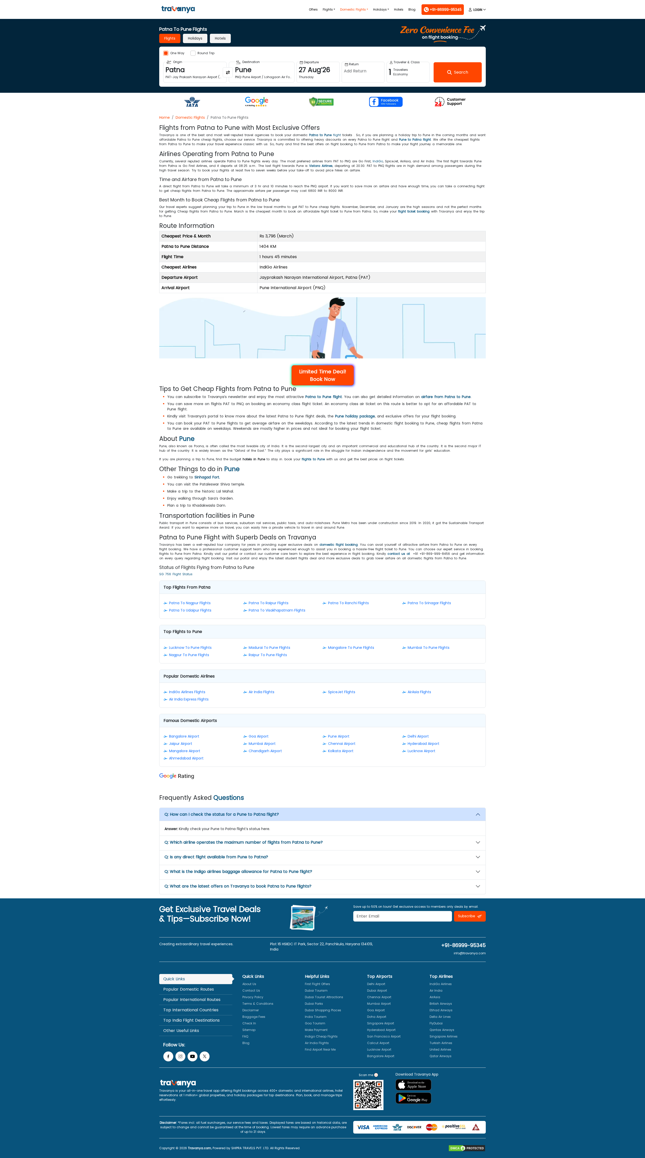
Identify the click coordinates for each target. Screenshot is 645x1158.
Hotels (398, 9)
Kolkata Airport (340, 750)
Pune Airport (338, 736)
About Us (249, 984)
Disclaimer (250, 1010)
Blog (411, 9)
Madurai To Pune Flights (269, 647)
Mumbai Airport (262, 743)
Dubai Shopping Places (323, 1010)
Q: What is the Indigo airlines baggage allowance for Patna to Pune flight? (238, 871)
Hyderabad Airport (423, 743)
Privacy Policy (252, 997)
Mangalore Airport (184, 750)
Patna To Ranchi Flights (348, 602)
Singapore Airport (380, 1023)
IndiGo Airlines (441, 984)
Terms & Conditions (257, 1003)
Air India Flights (261, 691)
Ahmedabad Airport (186, 758)
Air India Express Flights (189, 699)
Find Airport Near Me (320, 1049)
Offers (313, 9)
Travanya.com (199, 1148)
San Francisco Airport (384, 1036)
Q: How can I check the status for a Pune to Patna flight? (222, 814)
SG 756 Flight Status (175, 574)
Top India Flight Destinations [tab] (191, 1020)
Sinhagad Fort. (207, 477)
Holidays (380, 9)
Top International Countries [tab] (190, 1010)
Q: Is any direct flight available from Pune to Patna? (216, 857)
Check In (249, 1023)
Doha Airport (376, 1017)
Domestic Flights (353, 9)
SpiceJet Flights (341, 691)
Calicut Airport (378, 1043)
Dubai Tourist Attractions (324, 997)
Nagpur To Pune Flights (189, 654)
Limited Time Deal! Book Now (322, 375)
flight (325, 135)
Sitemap (248, 1030)
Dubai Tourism (316, 990)
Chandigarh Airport (265, 750)
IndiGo (378, 161)
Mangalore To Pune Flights (351, 647)
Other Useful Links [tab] (181, 1030)
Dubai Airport (377, 990)
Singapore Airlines (444, 1036)
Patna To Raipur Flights (268, 602)
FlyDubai (436, 1023)
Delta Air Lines (440, 1017)
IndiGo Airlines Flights (187, 691)
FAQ (245, 1036)
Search (9, 4)
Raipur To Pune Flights (268, 654)
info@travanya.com (470, 953)
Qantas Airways (442, 1030)
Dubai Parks (314, 1003)
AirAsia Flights (419, 691)
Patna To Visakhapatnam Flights (277, 610)
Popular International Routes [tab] (191, 999)
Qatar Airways (441, 1056)
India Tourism (316, 1017)
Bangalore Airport (184, 736)
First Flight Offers (317, 984)
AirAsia (435, 997)
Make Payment (316, 1030)
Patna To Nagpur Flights (190, 602)
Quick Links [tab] (174, 979)
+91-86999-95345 (463, 945)
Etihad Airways (441, 1010)
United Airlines (440, 1049)
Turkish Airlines (441, 1043)
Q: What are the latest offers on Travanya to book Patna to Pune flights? (238, 886)
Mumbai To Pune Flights (428, 647)
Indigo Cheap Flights (321, 1036)
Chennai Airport (342, 743)
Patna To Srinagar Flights (429, 602)
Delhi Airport (418, 736)
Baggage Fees (253, 1017)
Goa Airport (259, 736)
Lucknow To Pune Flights (190, 647)
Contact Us (251, 990)
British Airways (441, 1003)
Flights (328, 9)
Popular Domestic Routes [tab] (188, 989)
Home (164, 117)
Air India (436, 990)
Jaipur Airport (180, 743)
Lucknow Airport (421, 750)
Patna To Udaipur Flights (190, 610)
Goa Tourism (315, 1023)
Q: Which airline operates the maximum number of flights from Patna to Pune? (244, 842)
